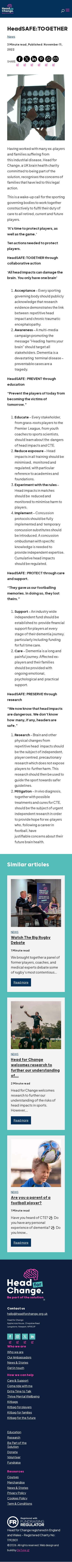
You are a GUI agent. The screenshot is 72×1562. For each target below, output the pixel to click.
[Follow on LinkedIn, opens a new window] (32, 1337)
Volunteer (13, 1457)
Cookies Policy (17, 1498)
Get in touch (15, 1368)
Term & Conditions (19, 1503)
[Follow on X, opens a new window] (25, 1337)
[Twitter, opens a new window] (27, 61)
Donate (12, 1452)
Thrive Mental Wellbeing (23, 1396)
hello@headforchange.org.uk (27, 1314)
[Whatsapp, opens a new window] (48, 61)
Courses (13, 1477)
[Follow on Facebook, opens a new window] (10, 1337)
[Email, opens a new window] (55, 61)
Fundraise (14, 1462)
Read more (20, 982)
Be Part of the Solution (17, 1445)
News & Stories (17, 1362)
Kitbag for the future (21, 1418)
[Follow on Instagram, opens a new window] (17, 1337)
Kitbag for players (19, 1407)
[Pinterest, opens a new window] (41, 61)
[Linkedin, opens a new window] (34, 61)
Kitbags (12, 1402)
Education (14, 1432)
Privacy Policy (16, 1493)
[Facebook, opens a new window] (19, 61)
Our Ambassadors (19, 1357)
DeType (21, 1550)
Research (13, 1437)
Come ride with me (19, 1386)
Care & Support (17, 1380)
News (11, 36)
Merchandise (16, 1482)
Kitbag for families (19, 1412)
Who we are (15, 1352)
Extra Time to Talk (19, 1391)
